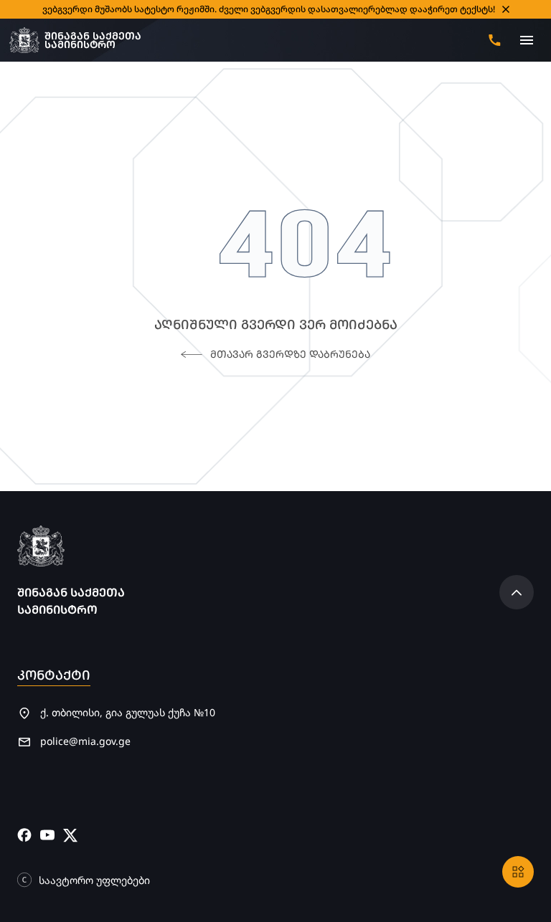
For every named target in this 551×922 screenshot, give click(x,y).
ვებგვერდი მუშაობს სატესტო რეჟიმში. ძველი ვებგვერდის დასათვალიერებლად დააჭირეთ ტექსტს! (268, 9)
